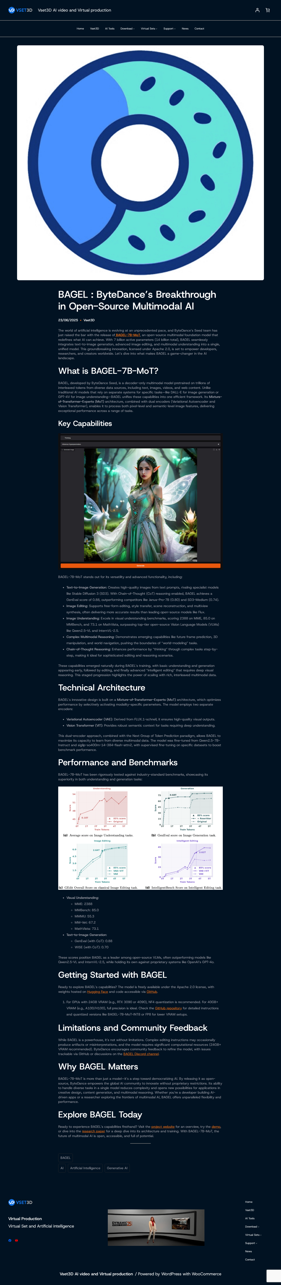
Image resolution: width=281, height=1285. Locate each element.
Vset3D (89, 320)
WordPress (171, 1274)
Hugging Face (97, 992)
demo (216, 1126)
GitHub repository (168, 1008)
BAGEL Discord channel (141, 1054)
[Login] (257, 10)
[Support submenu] (175, 28)
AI (62, 1168)
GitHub (152, 992)
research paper (93, 1131)
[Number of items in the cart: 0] (267, 10)
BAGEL (65, 1158)
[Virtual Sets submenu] (156, 28)
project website (163, 1126)
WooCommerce (206, 1274)
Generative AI (117, 1168)
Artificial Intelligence (85, 1168)
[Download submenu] (134, 28)
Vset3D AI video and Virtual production (74, 10)
